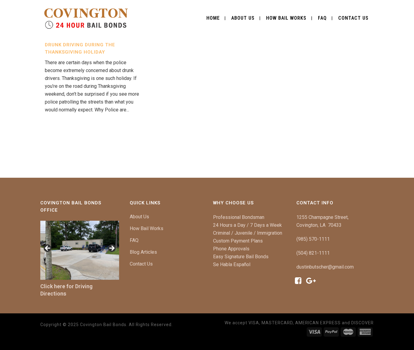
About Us (139, 217)
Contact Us (141, 264)
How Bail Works (146, 228)
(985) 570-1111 (313, 239)
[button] (47, 248)
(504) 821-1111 (313, 253)
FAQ (134, 240)
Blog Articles (143, 252)
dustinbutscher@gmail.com (325, 267)
